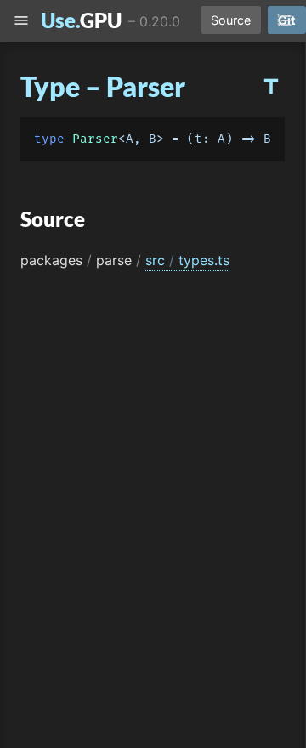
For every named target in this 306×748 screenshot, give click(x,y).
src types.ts (187, 260)
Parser (95, 139)
